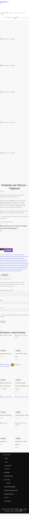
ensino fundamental (11, 265)
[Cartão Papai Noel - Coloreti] (22, 403)
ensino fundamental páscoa (22, 265)
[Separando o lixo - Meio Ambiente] (22, 429)
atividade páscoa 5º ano (12, 261)
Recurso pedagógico (7, 270)
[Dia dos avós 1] (7, 429)
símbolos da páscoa (17, 270)
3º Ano (6, 254)
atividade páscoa (8, 260)
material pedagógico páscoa (13, 267)
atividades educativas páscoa (6, 263)
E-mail (1, 307)
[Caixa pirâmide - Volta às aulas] (22, 341)
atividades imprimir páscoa (18, 263)
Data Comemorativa (23, 256)
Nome (1, 300)
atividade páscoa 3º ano (17, 260)
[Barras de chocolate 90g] (7, 403)
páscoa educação (23, 267)
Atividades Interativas (19, 254)
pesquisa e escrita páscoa (15, 269)
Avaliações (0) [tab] (5, 275)
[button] (14, 517)
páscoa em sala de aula (5, 269)
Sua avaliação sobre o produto (7, 290)
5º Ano (13, 254)
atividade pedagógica (21, 261)
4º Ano (9, 254)
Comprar (8, 250)
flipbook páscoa (3, 267)
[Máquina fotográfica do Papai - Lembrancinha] (7, 371)
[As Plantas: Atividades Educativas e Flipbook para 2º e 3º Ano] (22, 371)
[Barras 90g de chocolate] (7, 341)
